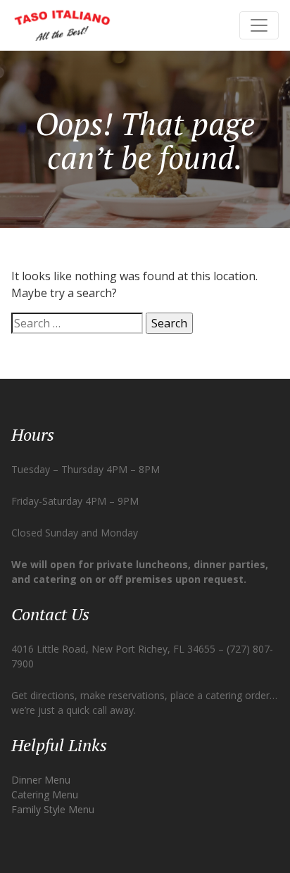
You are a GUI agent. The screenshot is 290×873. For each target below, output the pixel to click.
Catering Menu (44, 794)
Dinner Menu (40, 779)
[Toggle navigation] (259, 25)
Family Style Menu (52, 809)
